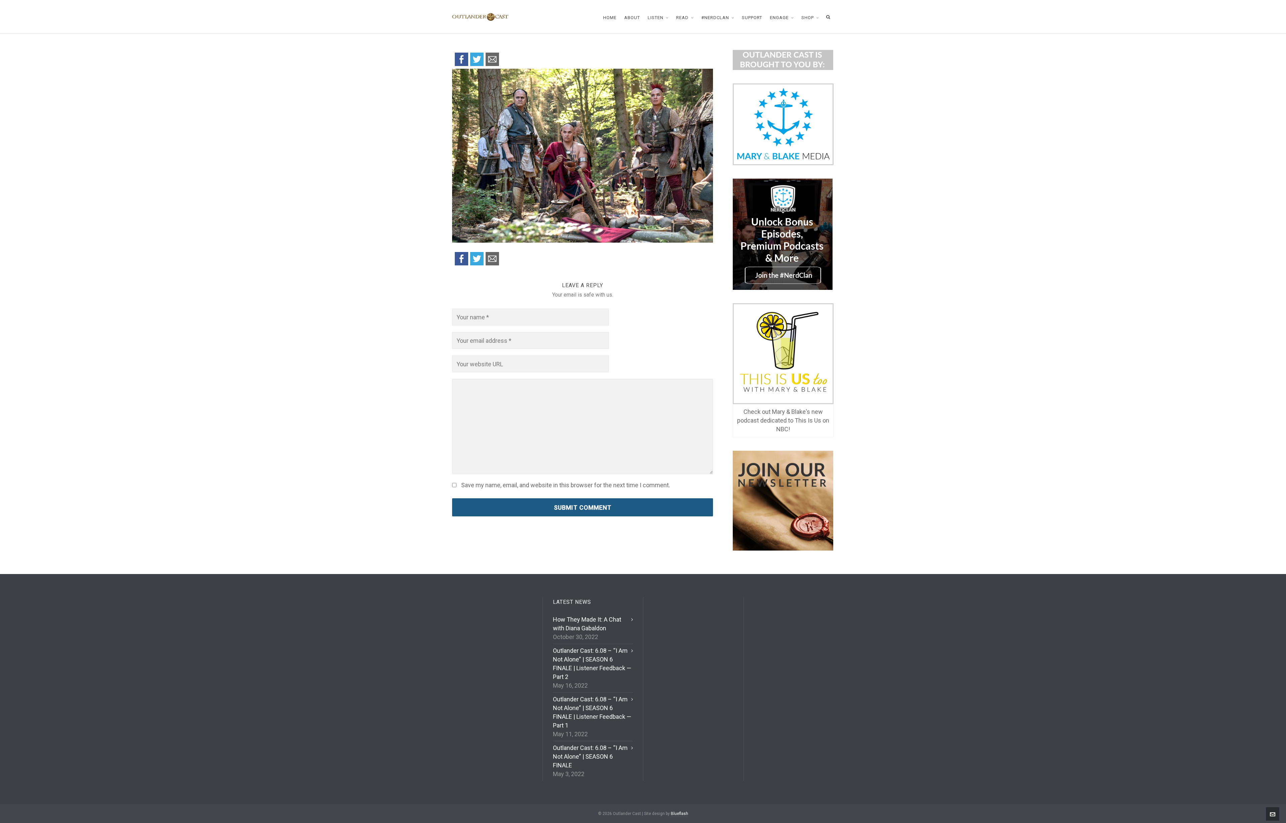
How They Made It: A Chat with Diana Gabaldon (587, 624)
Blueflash (679, 813)
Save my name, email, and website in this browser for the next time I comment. (565, 485)
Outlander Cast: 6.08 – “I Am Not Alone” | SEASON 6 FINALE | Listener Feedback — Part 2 (592, 663)
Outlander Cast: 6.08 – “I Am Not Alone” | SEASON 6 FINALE (590, 756)
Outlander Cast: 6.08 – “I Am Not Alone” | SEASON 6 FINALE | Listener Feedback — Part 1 (592, 712)
